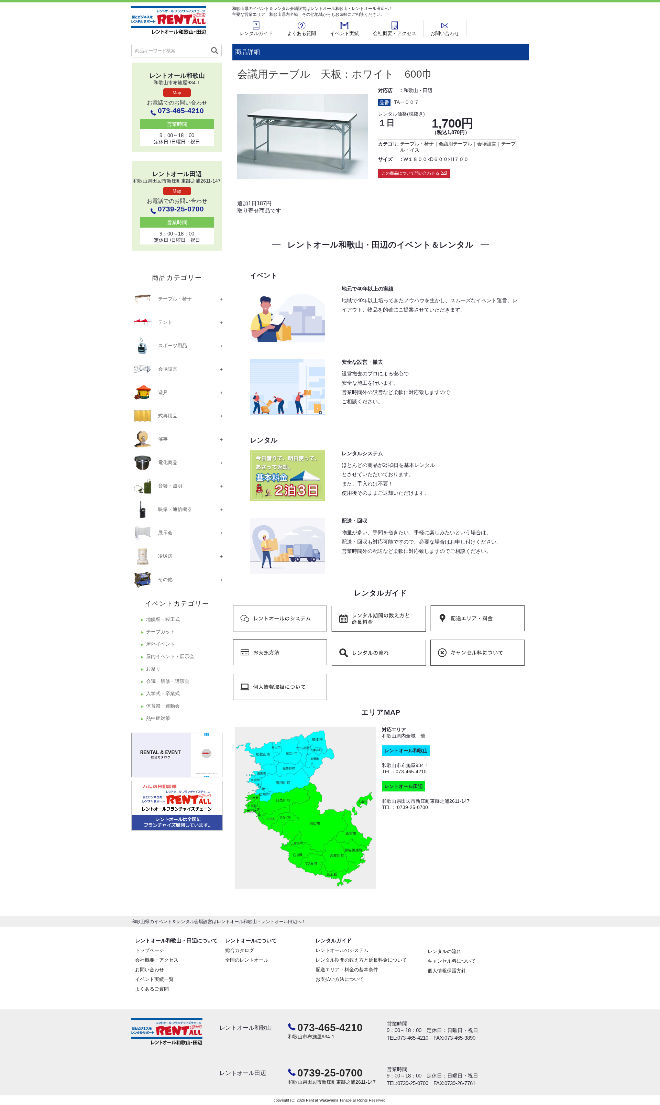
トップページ (149, 950)
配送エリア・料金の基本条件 (347, 969)
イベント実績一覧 (154, 979)
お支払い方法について (340, 979)
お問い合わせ (444, 33)
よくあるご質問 (152, 989)
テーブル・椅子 (417, 143)
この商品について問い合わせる (410, 173)
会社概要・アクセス (394, 33)
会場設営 (486, 143)
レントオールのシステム (342, 950)
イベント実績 (344, 33)
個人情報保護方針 (447, 970)
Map (177, 92)
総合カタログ (239, 950)
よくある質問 (301, 33)
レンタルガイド (256, 33)
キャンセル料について (452, 961)
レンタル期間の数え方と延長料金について (361, 960)
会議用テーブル (455, 143)
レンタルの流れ (444, 951)
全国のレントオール (246, 960)
